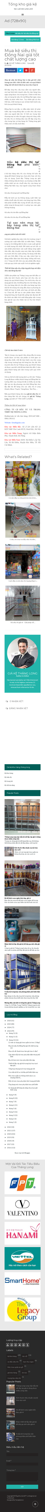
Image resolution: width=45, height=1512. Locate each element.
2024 (9, 1027)
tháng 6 (12, 1105)
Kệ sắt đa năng (10, 785)
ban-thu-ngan (28, 1362)
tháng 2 (12, 1119)
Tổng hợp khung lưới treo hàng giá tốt (21, 1069)
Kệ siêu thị (8, 777)
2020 (9, 1134)
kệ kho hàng (12, 1356)
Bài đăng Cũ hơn (18, 39)
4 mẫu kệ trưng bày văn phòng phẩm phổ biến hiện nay (26, 1436)
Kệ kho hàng (9, 773)
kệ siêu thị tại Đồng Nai (23, 163)
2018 (9, 1141)
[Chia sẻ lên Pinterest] (26, 70)
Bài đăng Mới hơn (32, 39)
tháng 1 (12, 1122)
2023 (9, 1031)
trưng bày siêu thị (14, 1378)
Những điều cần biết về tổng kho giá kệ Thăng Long (22, 1003)
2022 (9, 1127)
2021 (9, 1131)
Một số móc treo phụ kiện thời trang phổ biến (24, 1081)
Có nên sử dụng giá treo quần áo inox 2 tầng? (24, 1042)
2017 (9, 1144)
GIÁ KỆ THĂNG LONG (17, 63)
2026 (9, 1021)
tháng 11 (12, 1037)
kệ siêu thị (19, 33)
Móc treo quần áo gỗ (15, 1367)
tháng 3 (12, 1115)
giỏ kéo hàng (12, 1373)
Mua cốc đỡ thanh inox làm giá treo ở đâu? (23, 1051)
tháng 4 (12, 1112)
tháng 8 (12, 1098)
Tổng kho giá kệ (22, 4)
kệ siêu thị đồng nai (31, 33)
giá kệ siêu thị (32, 394)
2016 (9, 1148)
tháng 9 (12, 1095)
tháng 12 (12, 1033)
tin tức (24, 1373)
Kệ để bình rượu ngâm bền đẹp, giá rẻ (18, 898)
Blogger (27, 1153)
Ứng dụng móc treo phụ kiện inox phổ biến (23, 1084)
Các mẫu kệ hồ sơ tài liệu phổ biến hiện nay (23, 1072)
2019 (9, 1137)
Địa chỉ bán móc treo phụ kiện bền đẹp (21, 1060)
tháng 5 (12, 1108)
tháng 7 (12, 1102)
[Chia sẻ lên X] (20, 70)
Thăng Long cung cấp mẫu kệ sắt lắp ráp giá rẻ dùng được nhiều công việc (27, 1388)
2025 (9, 1024)
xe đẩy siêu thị (13, 1362)
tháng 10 (12, 1040)
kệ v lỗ (24, 1356)
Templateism (19, 1500)
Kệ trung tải (9, 781)
